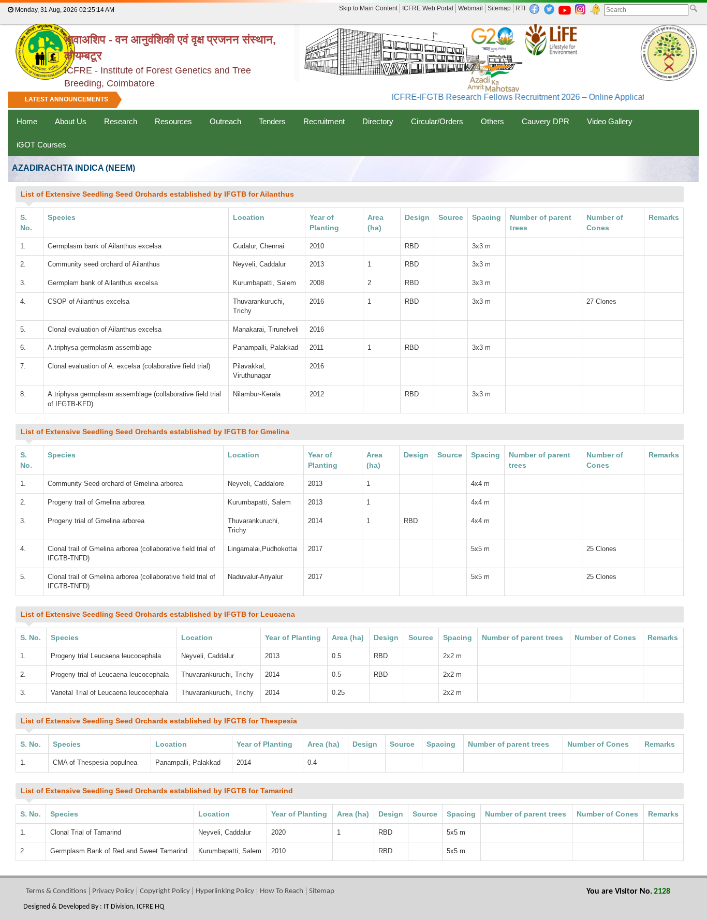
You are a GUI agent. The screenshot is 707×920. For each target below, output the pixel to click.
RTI (520, 8)
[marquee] (353, 100)
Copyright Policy (165, 891)
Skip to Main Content (368, 8)
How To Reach (281, 891)
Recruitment (324, 121)
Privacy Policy (113, 891)
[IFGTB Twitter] (549, 8)
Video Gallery (609, 121)
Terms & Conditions (56, 891)
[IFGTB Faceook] (534, 8)
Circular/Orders (437, 121)
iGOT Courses (41, 144)
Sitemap (499, 8)
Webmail (470, 8)
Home (27, 121)
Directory (377, 121)
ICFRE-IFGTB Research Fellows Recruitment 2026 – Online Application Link (521, 97)
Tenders (272, 121)
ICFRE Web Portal (427, 8)
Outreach (225, 121)
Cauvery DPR (545, 121)
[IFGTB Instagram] (580, 8)
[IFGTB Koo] (595, 8)
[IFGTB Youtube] (564, 9)
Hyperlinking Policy (225, 891)
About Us (70, 121)
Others (492, 121)
